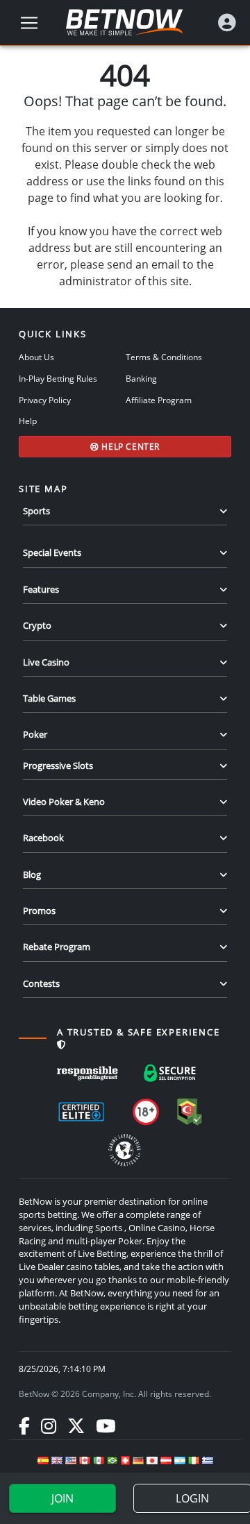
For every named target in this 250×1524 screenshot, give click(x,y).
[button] (227, 22)
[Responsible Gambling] (87, 1073)
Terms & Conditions (164, 356)
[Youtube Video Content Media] (105, 1425)
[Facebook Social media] (24, 1425)
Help (28, 420)
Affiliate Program (159, 399)
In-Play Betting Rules (58, 378)
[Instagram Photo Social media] (48, 1425)
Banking (141, 378)
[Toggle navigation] (29, 23)
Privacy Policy (45, 399)
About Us (36, 356)
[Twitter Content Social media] (76, 1425)
